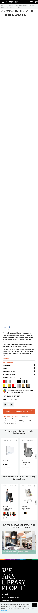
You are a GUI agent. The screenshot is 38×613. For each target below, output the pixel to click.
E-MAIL (17, 416)
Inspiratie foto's (8, 362)
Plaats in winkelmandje (17, 411)
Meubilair (10, 5)
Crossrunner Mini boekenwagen (11, 7)
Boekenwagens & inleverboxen (24, 5)
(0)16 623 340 (9, 416)
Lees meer (4, 610)
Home (3, 5)
